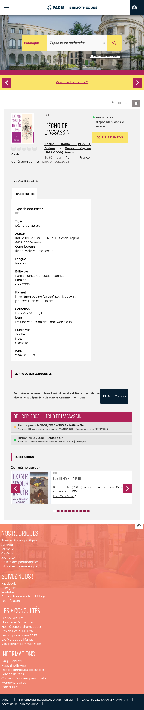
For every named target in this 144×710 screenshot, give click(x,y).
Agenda (7, 545)
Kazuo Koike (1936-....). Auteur (35, 238)
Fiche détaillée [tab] (24, 194)
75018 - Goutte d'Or (49, 438)
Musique (8, 549)
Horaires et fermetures (18, 622)
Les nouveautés (12, 618)
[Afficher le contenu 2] (58, 511)
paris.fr (6, 699)
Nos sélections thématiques (21, 626)
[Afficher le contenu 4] (65, 511)
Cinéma (7, 553)
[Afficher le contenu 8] (81, 511)
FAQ (5, 661)
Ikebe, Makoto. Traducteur (34, 251)
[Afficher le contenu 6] (73, 511)
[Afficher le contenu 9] (84, 511)
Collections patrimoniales (20, 562)
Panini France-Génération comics (39, 276)
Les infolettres (11, 600)
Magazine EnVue (14, 665)
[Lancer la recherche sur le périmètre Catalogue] (114, 43)
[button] (137, 7)
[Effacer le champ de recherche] (104, 43)
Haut (139, 525)
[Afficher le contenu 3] (62, 511)
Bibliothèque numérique (19, 566)
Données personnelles (31, 678)
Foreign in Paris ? (14, 674)
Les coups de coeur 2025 (19, 635)
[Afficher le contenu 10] (88, 511)
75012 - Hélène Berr (72, 425)
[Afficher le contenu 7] (77, 511)
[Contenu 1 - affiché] (54, 511)
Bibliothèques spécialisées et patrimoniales (46, 699)
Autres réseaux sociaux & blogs (23, 596)
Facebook (9, 583)
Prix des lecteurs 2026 (17, 631)
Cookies (7, 678)
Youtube (8, 592)
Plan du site (10, 687)
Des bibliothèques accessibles (23, 670)
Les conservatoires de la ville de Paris (105, 699)
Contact (16, 661)
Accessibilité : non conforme (20, 703)
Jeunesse (8, 557)
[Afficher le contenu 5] (69, 511)
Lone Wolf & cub (23, 181)
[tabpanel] (51, 282)
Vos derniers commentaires (21, 644)
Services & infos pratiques (20, 540)
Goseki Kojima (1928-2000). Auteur (67, 150)
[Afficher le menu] (6, 7)
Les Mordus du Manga (17, 639)
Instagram (9, 588)
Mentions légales (14, 682)
